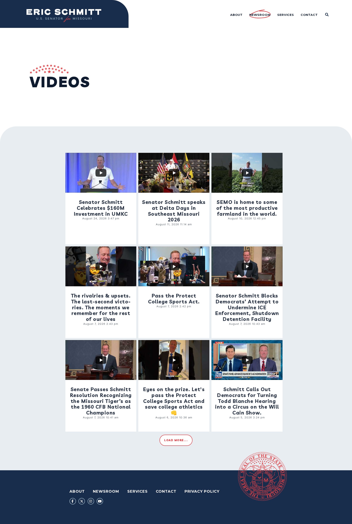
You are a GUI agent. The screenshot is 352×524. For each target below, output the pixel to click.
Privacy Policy (202, 491)
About (77, 491)
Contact (166, 491)
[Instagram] (91, 501)
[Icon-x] (81, 501)
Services (137, 491)
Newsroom (106, 491)
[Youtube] (100, 501)
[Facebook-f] (72, 501)
